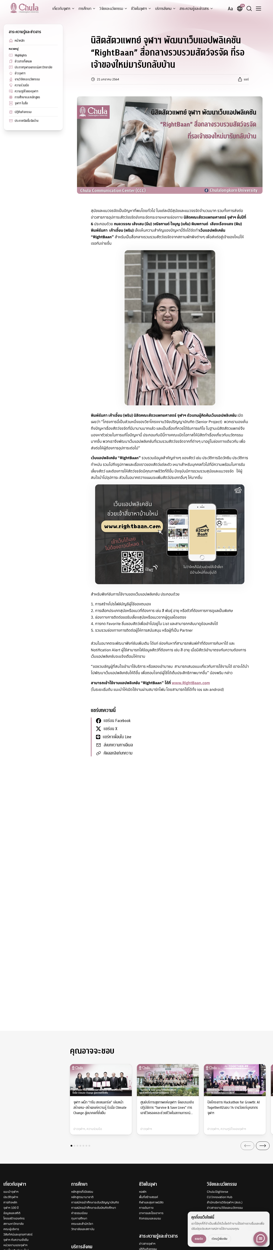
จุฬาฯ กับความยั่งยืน (16, 1240)
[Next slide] (263, 1145)
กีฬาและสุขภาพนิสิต (151, 1202)
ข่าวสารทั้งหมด (23, 61)
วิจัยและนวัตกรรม (111, 8)
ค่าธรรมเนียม (79, 1213)
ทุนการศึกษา (79, 1218)
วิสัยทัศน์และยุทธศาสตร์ (17, 1234)
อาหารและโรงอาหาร (151, 1213)
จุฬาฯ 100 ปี (11, 1208)
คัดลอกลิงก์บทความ (118, 753)
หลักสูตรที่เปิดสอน (82, 1192)
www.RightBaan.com (191, 682)
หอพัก (143, 1192)
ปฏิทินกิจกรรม (23, 112)
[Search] (249, 8)
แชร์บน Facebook (117, 720)
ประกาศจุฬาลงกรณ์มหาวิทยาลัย (33, 67)
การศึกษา (84, 8)
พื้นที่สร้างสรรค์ (148, 1197)
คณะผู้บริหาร (11, 1229)
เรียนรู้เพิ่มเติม (219, 1239)
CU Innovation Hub (219, 1197)
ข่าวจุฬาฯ (20, 73)
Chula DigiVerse (217, 1192)
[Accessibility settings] (230, 8)
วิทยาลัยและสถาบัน (82, 1229)
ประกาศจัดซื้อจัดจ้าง (26, 121)
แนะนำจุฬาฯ (11, 1192)
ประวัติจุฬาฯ (10, 1197)
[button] (71, 1146)
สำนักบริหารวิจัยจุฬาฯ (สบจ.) (225, 1202)
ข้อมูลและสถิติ (11, 1213)
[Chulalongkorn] (24, 8)
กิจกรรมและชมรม (150, 1218)
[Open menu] (258, 8)
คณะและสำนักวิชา (82, 1224)
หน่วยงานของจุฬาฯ (15, 1245)
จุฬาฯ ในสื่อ (21, 103)
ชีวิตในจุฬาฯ (139, 8)
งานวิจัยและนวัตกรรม (27, 79)
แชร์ (246, 79)
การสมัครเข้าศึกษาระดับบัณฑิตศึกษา (93, 1208)
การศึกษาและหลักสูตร (27, 97)
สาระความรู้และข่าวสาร (194, 8)
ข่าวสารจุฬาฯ (147, 1244)
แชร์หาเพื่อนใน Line (117, 736)
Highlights (21, 55)
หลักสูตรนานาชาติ (82, 1197)
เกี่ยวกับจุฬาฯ (61, 8)
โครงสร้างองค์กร (14, 1218)
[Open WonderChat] (260, 1239)
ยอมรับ (199, 1239)
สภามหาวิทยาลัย (13, 1224)
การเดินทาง (146, 1208)
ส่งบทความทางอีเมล (118, 745)
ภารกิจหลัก (10, 1202)
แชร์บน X (110, 728)
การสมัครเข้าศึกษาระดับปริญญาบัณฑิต (95, 1202)
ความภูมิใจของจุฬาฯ (26, 91)
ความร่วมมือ (22, 85)
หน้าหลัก (20, 41)
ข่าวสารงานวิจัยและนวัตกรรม (225, 1208)
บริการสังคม (163, 8)
